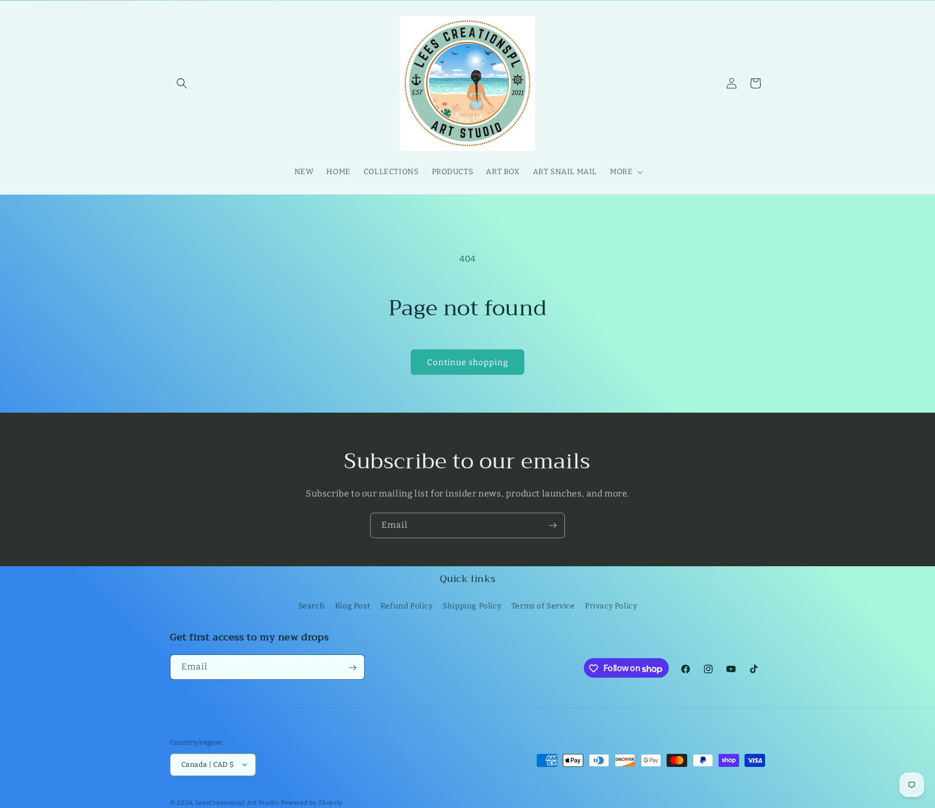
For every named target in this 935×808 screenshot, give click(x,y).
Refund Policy (406, 605)
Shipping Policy (472, 605)
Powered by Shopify (312, 802)
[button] (182, 83)
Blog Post (352, 605)
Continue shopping (467, 362)
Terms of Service (543, 605)
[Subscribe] (552, 525)
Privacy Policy (611, 605)
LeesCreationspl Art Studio (237, 802)
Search (311, 605)
